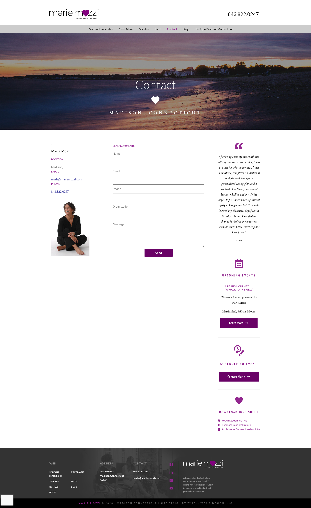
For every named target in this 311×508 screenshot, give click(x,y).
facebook (171, 464)
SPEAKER (54, 481)
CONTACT (54, 487)
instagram (171, 480)
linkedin (171, 472)
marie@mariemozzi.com (66, 179)
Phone (117, 189)
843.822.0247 (243, 14)
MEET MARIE (77, 472)
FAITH (74, 481)
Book (52, 492)
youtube (171, 488)
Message (118, 224)
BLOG (74, 487)
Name (116, 153)
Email (116, 171)
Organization (121, 206)
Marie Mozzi (89, 503)
